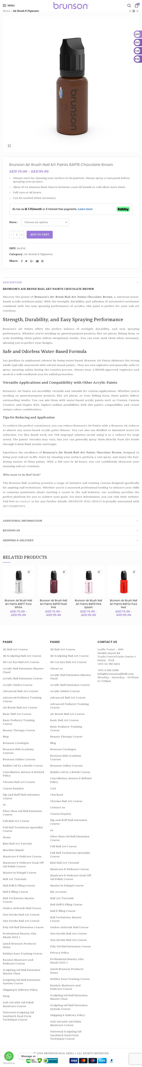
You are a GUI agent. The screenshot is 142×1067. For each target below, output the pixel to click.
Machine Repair (13, 850)
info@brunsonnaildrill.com (115, 674)
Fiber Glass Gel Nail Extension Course (22, 813)
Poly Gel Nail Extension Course (23, 927)
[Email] (37, 261)
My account (58, 892)
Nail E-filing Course (15, 892)
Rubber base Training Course (22, 953)
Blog (6, 736)
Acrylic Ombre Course (17, 685)
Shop (6, 996)
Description (12, 282)
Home (6, 11)
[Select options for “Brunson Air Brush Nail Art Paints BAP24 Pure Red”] (134, 572)
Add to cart (39, 234)
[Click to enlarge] (9, 146)
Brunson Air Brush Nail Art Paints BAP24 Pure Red (123, 604)
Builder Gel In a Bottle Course (23, 765)
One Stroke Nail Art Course (21, 914)
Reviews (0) (11, 530)
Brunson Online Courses (19, 759)
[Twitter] (26, 261)
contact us (26, 501)
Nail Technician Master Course (18, 900)
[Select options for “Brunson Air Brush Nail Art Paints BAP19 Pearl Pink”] (64, 572)
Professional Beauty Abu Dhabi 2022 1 (19, 935)
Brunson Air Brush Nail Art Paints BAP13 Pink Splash (88, 604)
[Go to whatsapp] (8, 1056)
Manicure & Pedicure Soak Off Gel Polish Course (23, 864)
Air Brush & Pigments (26, 11)
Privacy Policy (59, 952)
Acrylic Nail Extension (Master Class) (23, 670)
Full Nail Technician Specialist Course (23, 829)
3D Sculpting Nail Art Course (22, 656)
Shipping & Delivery (18, 540)
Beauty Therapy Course (19, 730)
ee (4, 804)
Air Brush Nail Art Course (20, 707)
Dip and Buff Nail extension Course (21, 796)
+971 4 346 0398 (108, 670)
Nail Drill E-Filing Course (19, 885)
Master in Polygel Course (19, 872)
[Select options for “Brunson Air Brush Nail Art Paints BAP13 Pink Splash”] (99, 572)
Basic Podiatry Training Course (19, 722)
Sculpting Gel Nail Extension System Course (21, 981)
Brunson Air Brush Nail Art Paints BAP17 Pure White (18, 604)
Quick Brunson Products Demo (19, 945)
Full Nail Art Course (16, 821)
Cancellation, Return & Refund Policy (23, 774)
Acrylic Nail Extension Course (22, 678)
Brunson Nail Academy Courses (18, 751)
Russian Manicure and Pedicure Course (18, 961)
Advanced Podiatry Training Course (22, 699)
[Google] (32, 261)
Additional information (22, 520)
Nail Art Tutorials (14, 879)
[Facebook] (22, 261)
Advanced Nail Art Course (20, 691)
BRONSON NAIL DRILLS (85, 501)
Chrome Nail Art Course (19, 782)
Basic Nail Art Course (17, 714)
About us (56, 668)
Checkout (56, 794)
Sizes (12, 222)
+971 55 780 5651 (108, 664)
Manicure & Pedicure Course (22, 856)
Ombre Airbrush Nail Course (22, 908)
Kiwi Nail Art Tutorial (17, 843)
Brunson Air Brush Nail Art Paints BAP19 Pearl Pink (53, 604)
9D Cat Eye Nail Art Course (21, 662)
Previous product (130, 11)
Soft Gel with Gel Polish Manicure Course (18, 1004)
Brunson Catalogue (16, 743)
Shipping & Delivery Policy (20, 990)
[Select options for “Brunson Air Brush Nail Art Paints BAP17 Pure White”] (29, 572)
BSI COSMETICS (14, 506)
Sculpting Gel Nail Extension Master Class (21, 971)
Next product (137, 11)
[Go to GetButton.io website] (9, 1063)
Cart (53, 788)
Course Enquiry (13, 788)
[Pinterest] (42, 261)
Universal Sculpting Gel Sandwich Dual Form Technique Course (18, 1016)
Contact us (57, 807)
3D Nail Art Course (15, 649)
